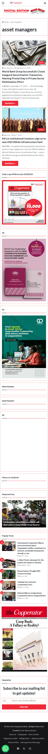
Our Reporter (9, 68)
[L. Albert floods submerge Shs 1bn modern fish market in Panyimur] (9, 563)
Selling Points (24, 738)
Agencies (7, 135)
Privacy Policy (13, 742)
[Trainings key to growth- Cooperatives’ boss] (9, 585)
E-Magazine (22, 734)
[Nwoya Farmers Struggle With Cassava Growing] (9, 574)
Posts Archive (33, 734)
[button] (5, 748)
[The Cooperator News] (16, 3)
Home (5, 22)
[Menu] (3, 4)
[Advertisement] (24, 445)
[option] (24, 513)
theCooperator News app (30, 742)
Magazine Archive (11, 738)
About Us (12, 734)
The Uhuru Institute (28, 730)
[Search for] (45, 4)
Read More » (10, 103)
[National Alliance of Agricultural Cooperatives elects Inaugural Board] (9, 596)
